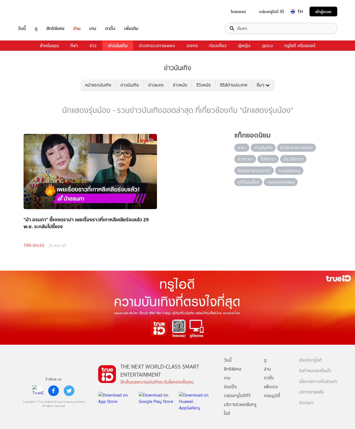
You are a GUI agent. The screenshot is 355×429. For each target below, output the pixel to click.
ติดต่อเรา (306, 403)
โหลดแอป (238, 12)
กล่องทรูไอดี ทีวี (271, 12)
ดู (36, 28)
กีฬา (74, 45)
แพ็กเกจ (271, 387)
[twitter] (69, 390)
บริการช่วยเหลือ (311, 392)
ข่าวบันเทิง (118, 45)
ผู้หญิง (244, 45)
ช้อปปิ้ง (230, 387)
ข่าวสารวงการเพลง (157, 45)
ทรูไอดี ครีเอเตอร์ (299, 45)
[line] (38, 390)
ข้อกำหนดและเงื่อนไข (315, 371)
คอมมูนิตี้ (272, 395)
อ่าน (76, 28)
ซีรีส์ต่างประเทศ (233, 85)
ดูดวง (267, 45)
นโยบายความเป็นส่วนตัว (318, 382)
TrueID (34, 11)
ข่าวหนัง (180, 85)
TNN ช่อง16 (34, 245)
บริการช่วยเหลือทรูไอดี (240, 409)
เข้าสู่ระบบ (323, 11)
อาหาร (192, 45)
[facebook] (53, 390)
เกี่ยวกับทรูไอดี (310, 360)
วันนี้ (22, 28)
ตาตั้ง (110, 28)
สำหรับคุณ (49, 45)
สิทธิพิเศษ (55, 28)
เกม (92, 28)
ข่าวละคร (156, 85)
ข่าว (93, 45)
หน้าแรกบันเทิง (98, 85)
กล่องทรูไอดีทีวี (237, 395)
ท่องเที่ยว (218, 45)
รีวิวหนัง (203, 85)
